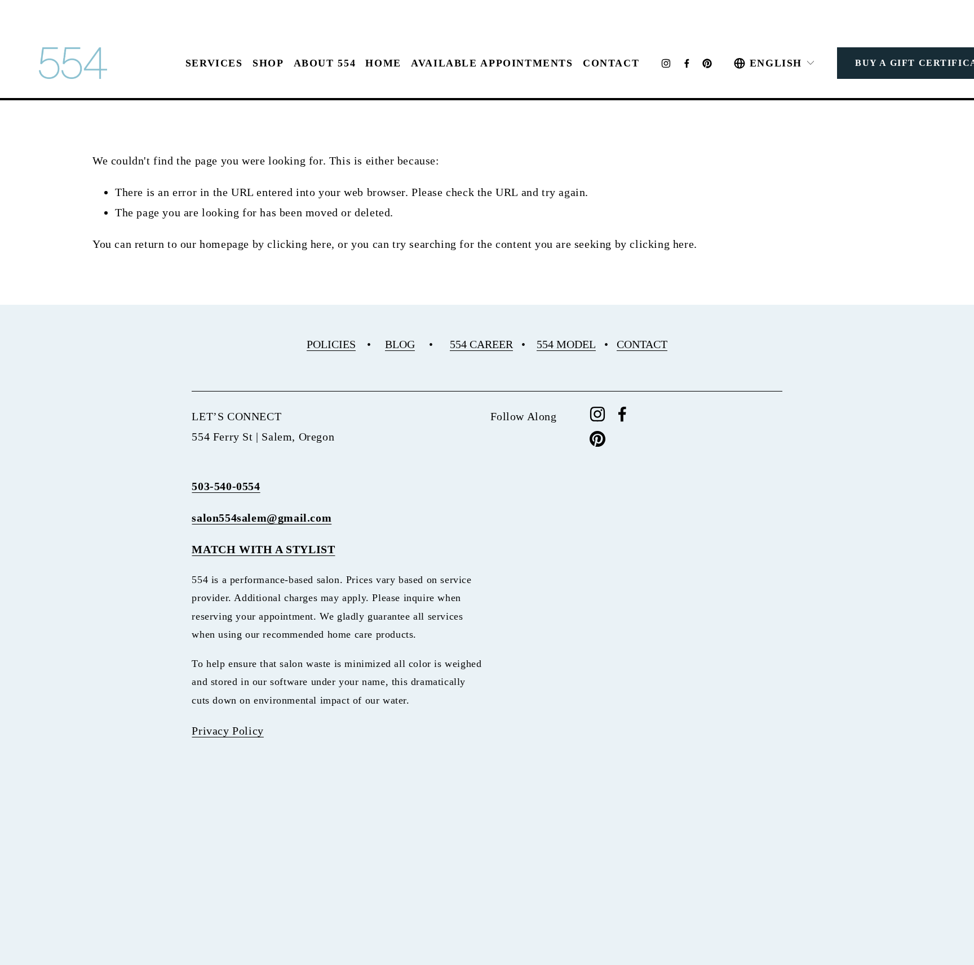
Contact (611, 63)
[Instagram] (666, 63)
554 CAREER (481, 344)
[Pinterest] (707, 63)
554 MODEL (566, 344)
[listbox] (775, 63)
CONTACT (642, 344)
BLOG (400, 344)
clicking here (299, 244)
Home (383, 63)
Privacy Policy (227, 730)
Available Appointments (492, 63)
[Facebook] (686, 63)
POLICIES (331, 344)
